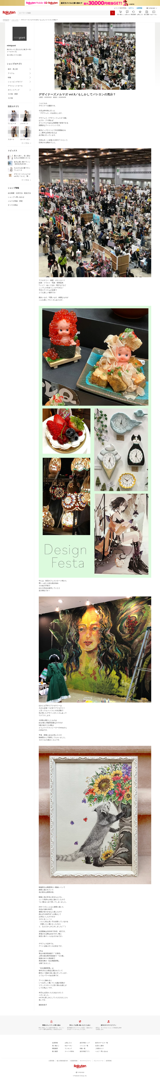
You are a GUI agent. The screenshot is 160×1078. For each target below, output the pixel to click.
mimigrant (6, 20)
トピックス (15, 20)
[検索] (112, 13)
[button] (151, 8)
